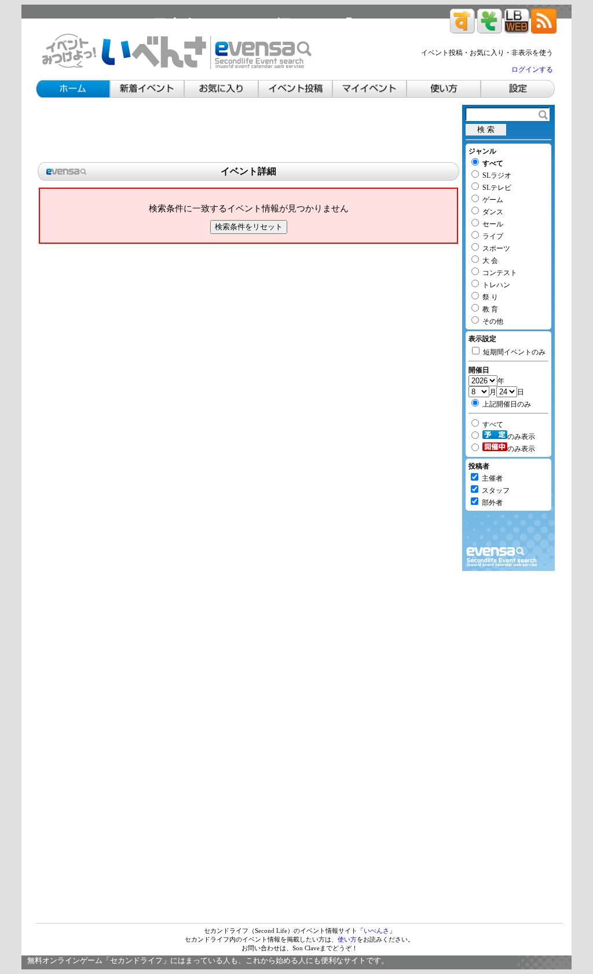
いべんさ (376, 930)
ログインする (532, 69)
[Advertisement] (248, 131)
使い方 (347, 939)
